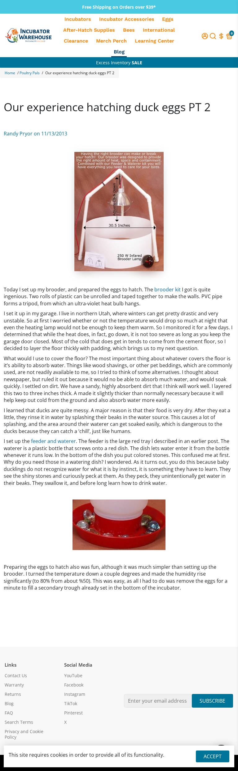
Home (10, 72)
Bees (129, 30)
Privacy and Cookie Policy (24, 734)
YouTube (73, 675)
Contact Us (16, 675)
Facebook (73, 685)
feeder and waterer (53, 441)
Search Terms (19, 722)
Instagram (74, 694)
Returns (13, 694)
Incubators (77, 19)
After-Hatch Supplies (89, 30)
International (159, 30)
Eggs (168, 19)
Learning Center (154, 41)
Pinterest (73, 713)
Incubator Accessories (126, 19)
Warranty (14, 685)
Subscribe (212, 700)
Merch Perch (111, 41)
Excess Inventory (119, 63)
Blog (119, 52)
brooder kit (167, 289)
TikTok (70, 703)
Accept (213, 756)
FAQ (9, 713)
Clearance (76, 41)
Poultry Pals (30, 72)
